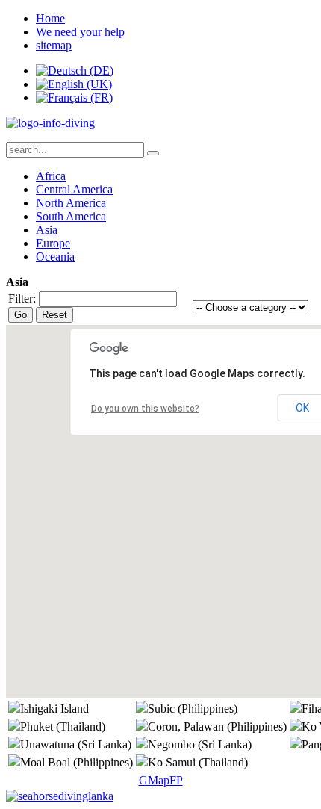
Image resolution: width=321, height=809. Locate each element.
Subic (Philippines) (192, 708)
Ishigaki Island (54, 708)
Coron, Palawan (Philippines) (217, 726)
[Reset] (153, 153)
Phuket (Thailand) (62, 726)
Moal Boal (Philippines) (76, 762)
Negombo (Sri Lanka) (200, 744)
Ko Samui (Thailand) (198, 762)
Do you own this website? (145, 408)
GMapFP (161, 780)
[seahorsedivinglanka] (59, 796)
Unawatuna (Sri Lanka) (75, 744)
